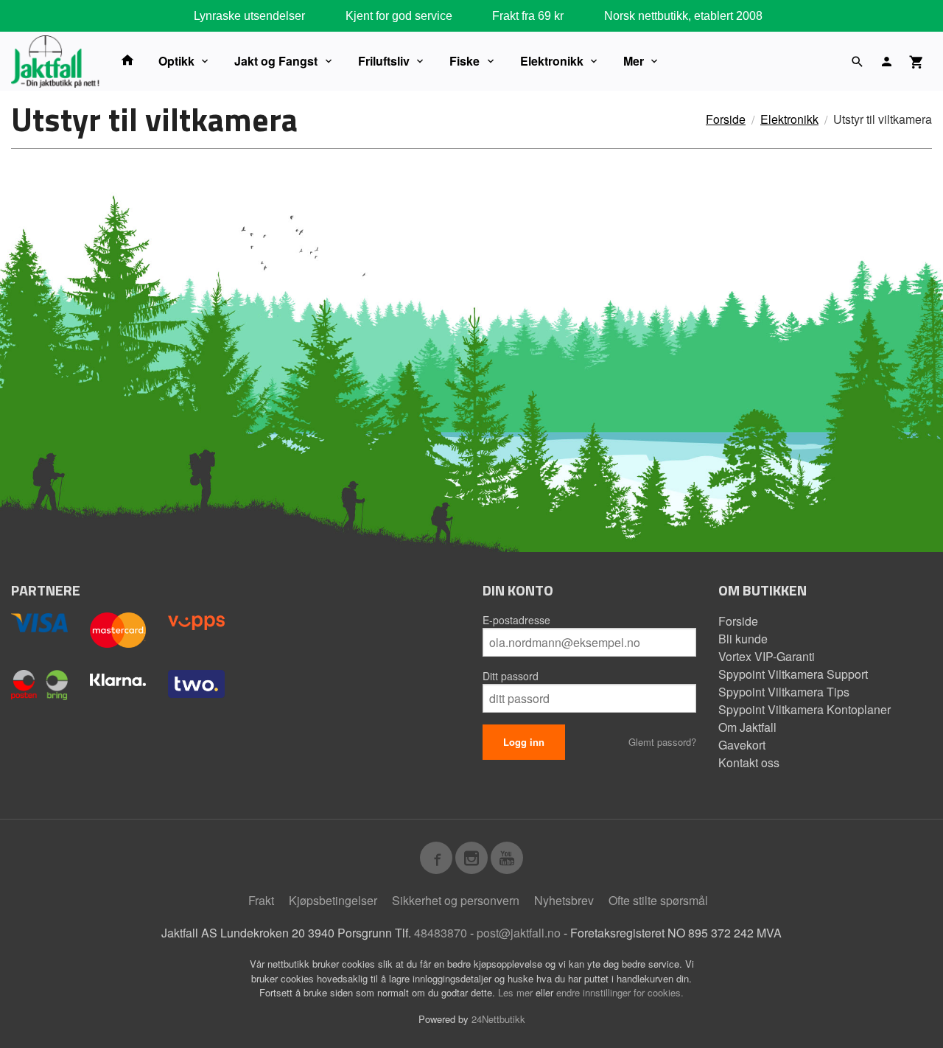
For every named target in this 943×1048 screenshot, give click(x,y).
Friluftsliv (384, 60)
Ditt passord (511, 675)
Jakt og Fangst (276, 60)
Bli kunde (743, 638)
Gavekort (741, 744)
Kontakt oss (748, 762)
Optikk (176, 60)
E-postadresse (516, 619)
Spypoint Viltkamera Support (793, 674)
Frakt (261, 900)
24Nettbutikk (498, 1019)
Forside (726, 119)
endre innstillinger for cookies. (620, 992)
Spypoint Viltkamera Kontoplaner (804, 709)
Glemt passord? (662, 742)
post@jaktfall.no (519, 932)
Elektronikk (551, 60)
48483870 (440, 932)
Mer (633, 60)
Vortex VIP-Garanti (766, 656)
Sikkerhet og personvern (455, 900)
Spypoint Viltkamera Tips (783, 691)
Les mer (517, 992)
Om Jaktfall (747, 727)
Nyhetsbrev (564, 900)
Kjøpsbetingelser (333, 900)
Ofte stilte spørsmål (658, 900)
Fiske (464, 60)
